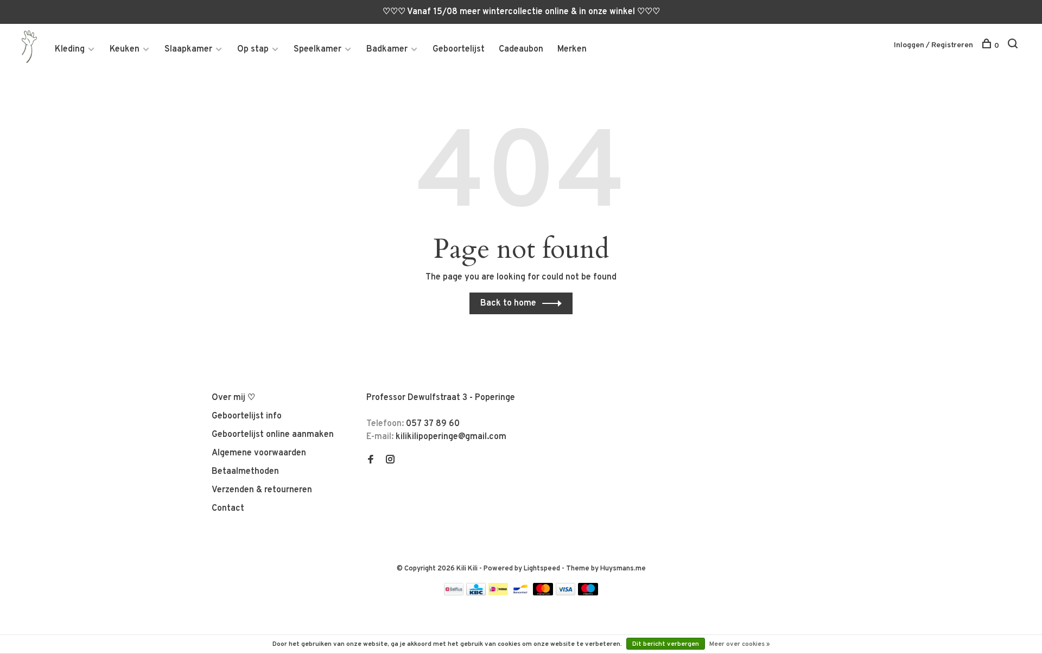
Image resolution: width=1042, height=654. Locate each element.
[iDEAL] (498, 593)
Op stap (253, 49)
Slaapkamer (188, 49)
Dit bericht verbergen (665, 644)
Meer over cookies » (739, 644)
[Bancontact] (520, 593)
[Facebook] (370, 460)
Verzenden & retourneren (262, 490)
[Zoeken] (1014, 45)
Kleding (70, 49)
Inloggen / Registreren (933, 45)
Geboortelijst (459, 49)
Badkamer (387, 49)
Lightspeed (542, 568)
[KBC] (476, 593)
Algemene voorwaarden (259, 453)
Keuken (124, 49)
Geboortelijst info (247, 416)
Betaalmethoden (245, 471)
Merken (572, 49)
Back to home (508, 303)
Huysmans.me (623, 568)
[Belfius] (453, 593)
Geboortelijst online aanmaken (273, 434)
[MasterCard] (543, 593)
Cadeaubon (521, 49)
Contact (228, 508)
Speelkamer (317, 49)
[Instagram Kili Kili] (390, 460)
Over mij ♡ (233, 397)
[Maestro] (588, 593)
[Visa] (566, 593)
